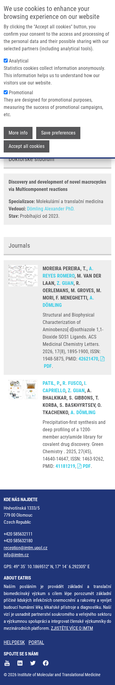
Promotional (21, 92)
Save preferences (58, 133)
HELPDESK (14, 642)
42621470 (88, 359)
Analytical (19, 61)
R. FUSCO (72, 383)
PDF (86, 466)
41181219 (65, 466)
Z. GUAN (65, 283)
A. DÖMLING (83, 412)
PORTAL (36, 642)
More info (18, 133)
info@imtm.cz (16, 555)
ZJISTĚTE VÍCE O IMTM (72, 628)
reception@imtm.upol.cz (26, 548)
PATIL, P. (51, 383)
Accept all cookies (26, 146)
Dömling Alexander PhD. (51, 209)
